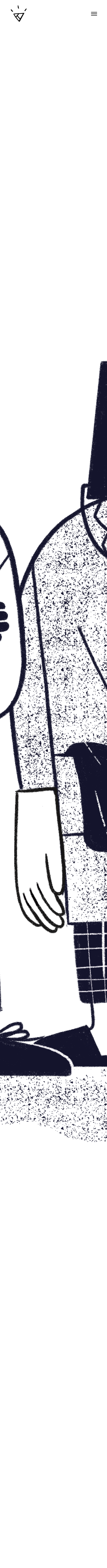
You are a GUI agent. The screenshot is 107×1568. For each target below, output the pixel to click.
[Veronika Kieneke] (18, 14)
